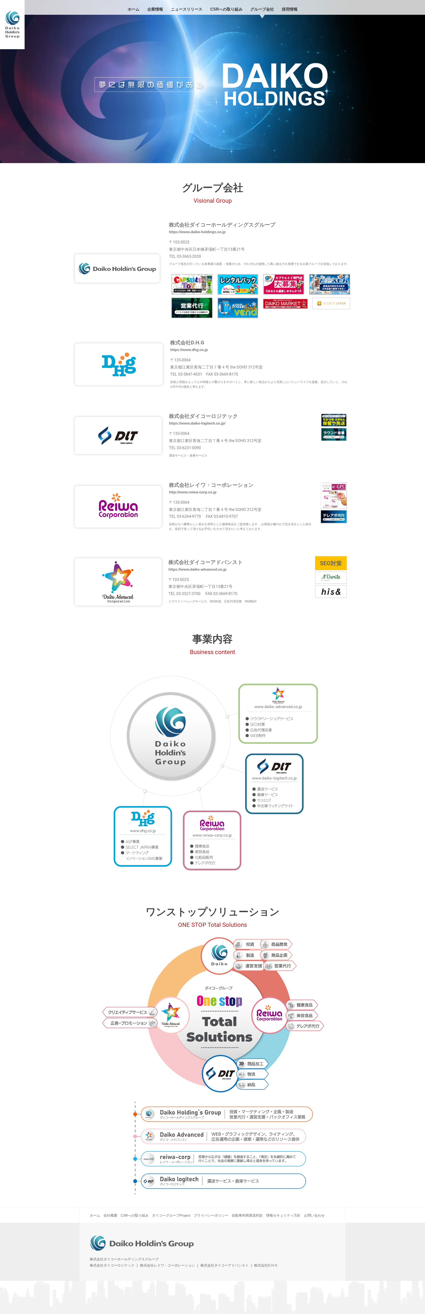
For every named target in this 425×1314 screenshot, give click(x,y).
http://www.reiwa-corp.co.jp (192, 492)
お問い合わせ (314, 1215)
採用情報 (290, 9)
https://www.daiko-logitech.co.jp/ (197, 423)
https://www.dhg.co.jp (189, 350)
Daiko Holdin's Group (12, 24)
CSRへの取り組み (226, 9)
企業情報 (155, 9)
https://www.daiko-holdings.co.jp (197, 232)
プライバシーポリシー (211, 1215)
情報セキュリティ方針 (283, 1215)
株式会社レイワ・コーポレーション (167, 1265)
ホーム (133, 9)
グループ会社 (262, 9)
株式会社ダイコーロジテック (112, 1265)
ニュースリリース (186, 9)
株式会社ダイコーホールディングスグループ (124, 1259)
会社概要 (110, 1215)
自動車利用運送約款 (247, 1215)
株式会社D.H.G (265, 1265)
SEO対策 (331, 563)
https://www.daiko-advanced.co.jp (197, 569)
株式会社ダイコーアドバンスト (224, 1265)
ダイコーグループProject (171, 1215)
